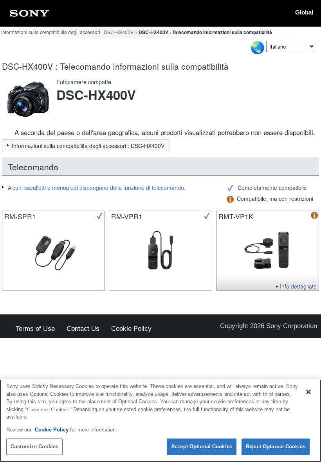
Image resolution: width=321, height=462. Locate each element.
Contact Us (83, 329)
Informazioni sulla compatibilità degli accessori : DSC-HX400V (67, 32)
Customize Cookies (34, 446)
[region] (160, 420)
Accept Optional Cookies (201, 446)
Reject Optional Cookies (275, 446)
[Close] (308, 392)
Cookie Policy (131, 329)
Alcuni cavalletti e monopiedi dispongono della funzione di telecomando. (97, 187)
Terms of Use (35, 329)
